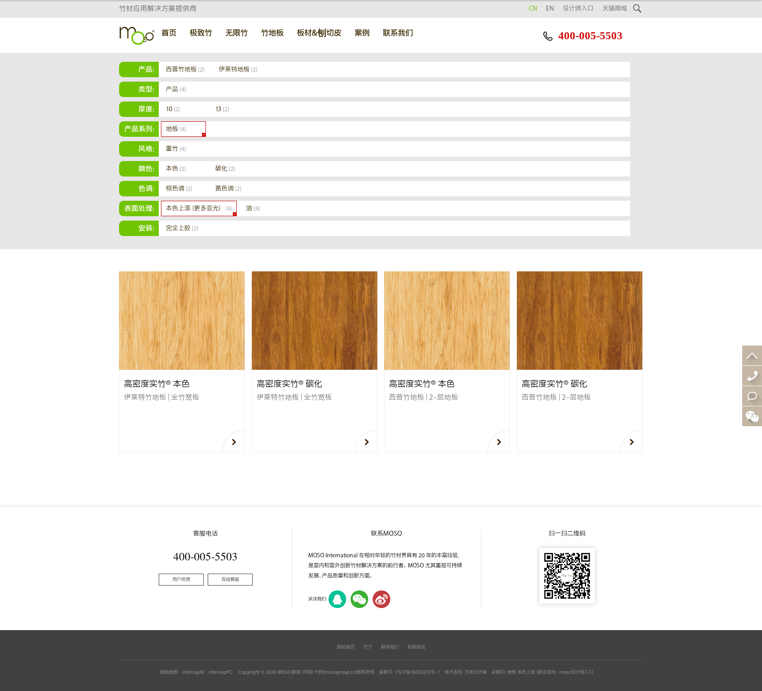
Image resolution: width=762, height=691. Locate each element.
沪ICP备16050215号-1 (417, 672)
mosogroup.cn (340, 672)
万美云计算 (476, 672)
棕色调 (179, 188)
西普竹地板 (185, 69)
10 (173, 109)
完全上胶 (182, 228)
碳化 (225, 169)
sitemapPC (220, 672)
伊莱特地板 (238, 69)
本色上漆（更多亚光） (199, 208)
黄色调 (228, 188)
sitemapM (193, 672)
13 (222, 109)
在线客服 (230, 579)
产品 (176, 89)
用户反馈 (181, 579)
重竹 (176, 149)
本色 (176, 169)
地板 (176, 129)
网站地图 (169, 672)
